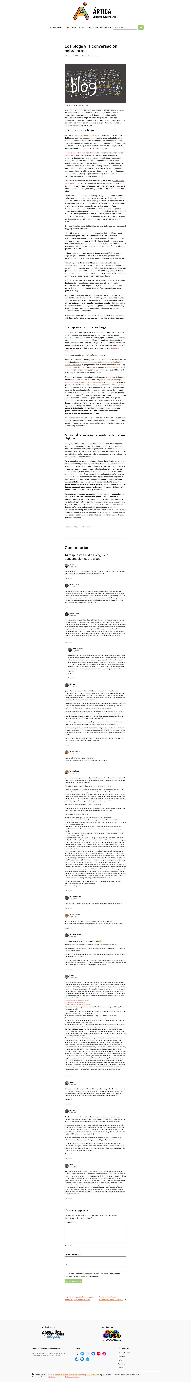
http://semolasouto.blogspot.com (75, 1002)
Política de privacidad (72, 1377)
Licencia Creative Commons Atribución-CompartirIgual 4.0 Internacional (76, 1375)
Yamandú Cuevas (75, 751)
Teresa (71, 564)
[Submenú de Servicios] (75, 27)
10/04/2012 (73, 586)
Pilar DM (105, 360)
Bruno (71, 1082)
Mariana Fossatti (87, 56)
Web (66, 1264)
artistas (68, 527)
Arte (96, 56)
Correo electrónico (73, 1255)
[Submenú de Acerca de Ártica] (63, 27)
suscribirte (83, 1276)
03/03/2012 (73, 936)
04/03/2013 (73, 566)
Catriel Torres (70, 155)
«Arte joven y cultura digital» (89, 135)
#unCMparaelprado (112, 367)
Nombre (69, 1245)
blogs (76, 527)
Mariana (72, 684)
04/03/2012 (73, 899)
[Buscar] (141, 27)
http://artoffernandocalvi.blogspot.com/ (78, 1004)
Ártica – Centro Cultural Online (46, 1348)
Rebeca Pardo (74, 584)
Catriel (71, 975)
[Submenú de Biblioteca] (110, 27)
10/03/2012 (73, 686)
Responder (68, 578)
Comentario (70, 1222)
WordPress (51, 1377)
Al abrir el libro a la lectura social (78, 153)
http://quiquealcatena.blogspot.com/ (77, 1000)
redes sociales (86, 527)
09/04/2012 (73, 615)
